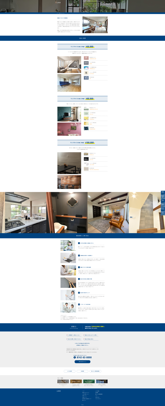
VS (90, 78)
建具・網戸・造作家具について (86, 398)
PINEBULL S (92, 68)
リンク (96, 395)
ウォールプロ (92, 164)
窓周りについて (84, 397)
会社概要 (96, 392)
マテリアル (91, 159)
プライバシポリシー (98, 398)
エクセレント (92, 154)
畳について (84, 400)
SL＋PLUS (92, 73)
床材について (84, 395)
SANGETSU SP (93, 58)
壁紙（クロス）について (85, 392)
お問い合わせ (97, 397)
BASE (91, 63)
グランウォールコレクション (94, 169)
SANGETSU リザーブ (94, 109)
